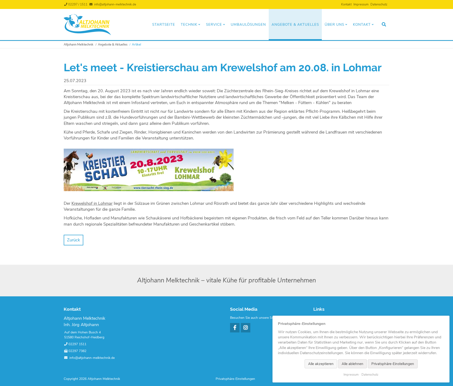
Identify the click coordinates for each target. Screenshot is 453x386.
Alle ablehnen (352, 363)
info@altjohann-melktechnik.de (115, 4)
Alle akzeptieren (321, 363)
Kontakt (346, 4)
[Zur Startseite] (87, 34)
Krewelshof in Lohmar (92, 203)
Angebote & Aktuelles (295, 24)
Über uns (334, 24)
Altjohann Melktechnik (78, 44)
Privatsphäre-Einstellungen (235, 379)
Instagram (245, 327)
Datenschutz (378, 4)
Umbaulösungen (248, 24)
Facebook (234, 327)
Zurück (73, 240)
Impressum (361, 4)
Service (214, 24)
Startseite (163, 24)
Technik (189, 24)
